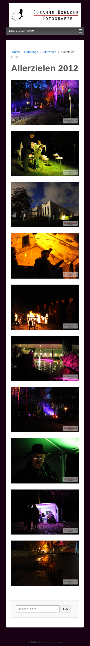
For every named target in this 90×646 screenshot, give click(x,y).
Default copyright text (49, 642)
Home (16, 52)
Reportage (31, 52)
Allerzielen (49, 52)
